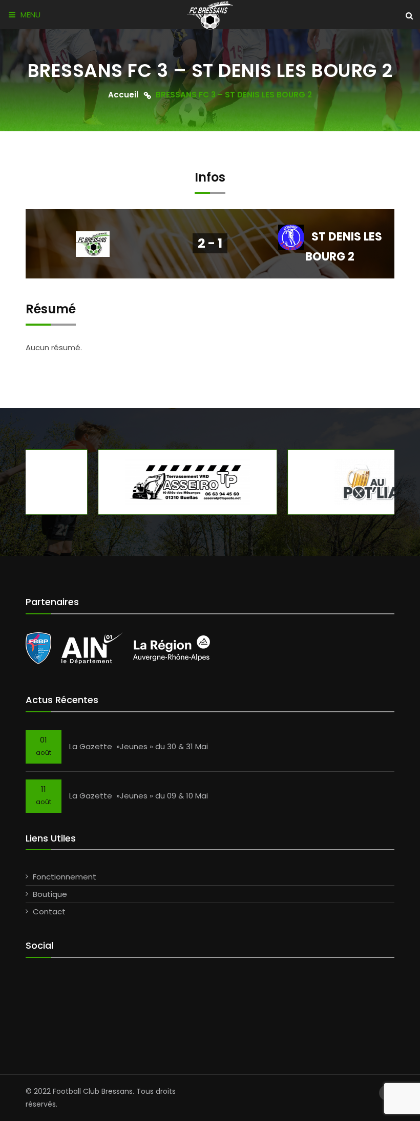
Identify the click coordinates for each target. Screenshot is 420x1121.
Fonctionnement (64, 876)
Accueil (123, 94)
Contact (49, 911)
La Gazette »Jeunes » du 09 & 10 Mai (138, 795)
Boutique (50, 894)
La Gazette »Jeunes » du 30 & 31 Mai (138, 746)
